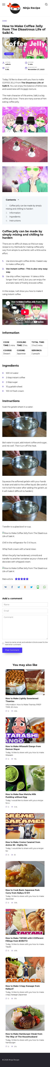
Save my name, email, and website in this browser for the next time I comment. (26, 643)
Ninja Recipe (31, 8)
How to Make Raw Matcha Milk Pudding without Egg (21, 795)
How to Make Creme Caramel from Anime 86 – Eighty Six (23, 843)
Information (14, 213)
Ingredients (14, 217)
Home (4, 21)
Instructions (15, 221)
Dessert (9, 54)
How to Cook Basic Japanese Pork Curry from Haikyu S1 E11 (23, 891)
